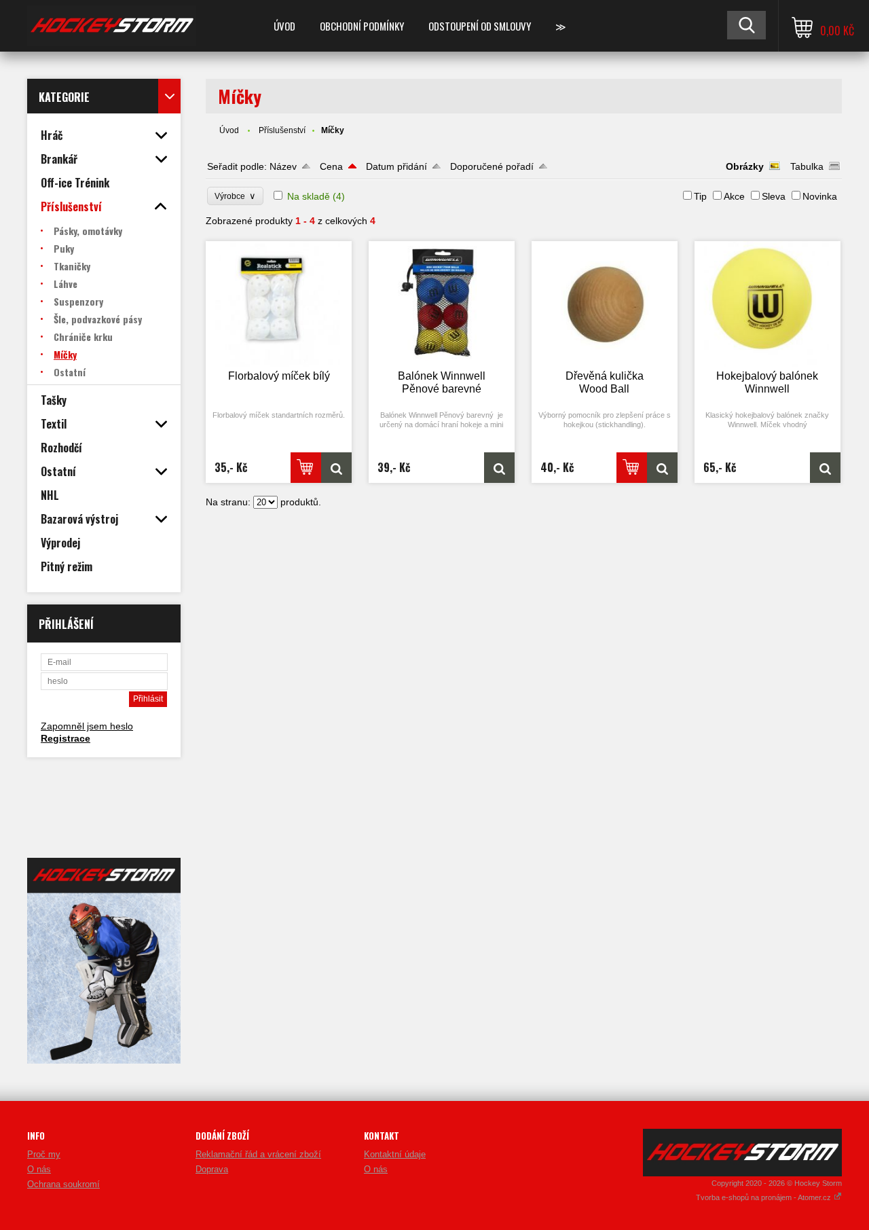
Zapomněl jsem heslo (87, 726)
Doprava (212, 1169)
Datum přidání (396, 166)
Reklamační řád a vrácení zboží (258, 1154)
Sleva (773, 196)
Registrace (65, 738)
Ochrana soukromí (63, 1184)
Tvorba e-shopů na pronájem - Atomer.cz (764, 1197)
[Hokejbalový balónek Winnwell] (768, 304)
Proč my (43, 1154)
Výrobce (235, 196)
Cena (331, 166)
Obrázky (745, 166)
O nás (39, 1169)
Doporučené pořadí (492, 166)
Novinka (819, 196)
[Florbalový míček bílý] (279, 304)
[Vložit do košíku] (306, 467)
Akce (734, 196)
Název (283, 166)
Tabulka (807, 166)
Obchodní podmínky (362, 25)
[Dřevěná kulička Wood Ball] (605, 304)
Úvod (284, 25)
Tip (700, 196)
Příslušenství (282, 130)
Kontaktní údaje (395, 1154)
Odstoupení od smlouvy (479, 25)
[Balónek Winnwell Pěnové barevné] (442, 304)
